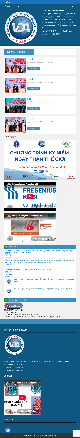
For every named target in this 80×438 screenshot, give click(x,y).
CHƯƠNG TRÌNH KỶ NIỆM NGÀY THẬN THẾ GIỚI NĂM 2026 (33, 270)
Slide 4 (30, 59)
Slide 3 (30, 78)
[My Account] (73, 6)
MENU (8, 2)
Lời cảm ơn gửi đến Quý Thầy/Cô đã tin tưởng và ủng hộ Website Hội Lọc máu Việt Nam (43, 289)
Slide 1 (29, 98)
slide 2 (30, 118)
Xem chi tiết (33, 69)
